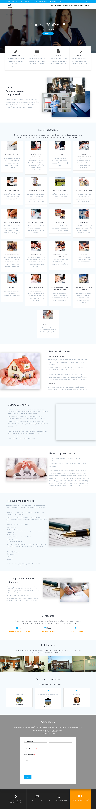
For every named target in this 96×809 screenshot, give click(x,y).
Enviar (27, 777)
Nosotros (58, 5)
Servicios (65, 5)
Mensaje (26, 760)
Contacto (87, 5)
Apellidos (51, 746)
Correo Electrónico (29, 754)
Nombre (25, 746)
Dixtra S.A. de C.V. (84, 800)
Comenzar (48, 33)
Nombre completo (29, 741)
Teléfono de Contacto (30, 748)
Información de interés (76, 5)
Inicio (51, 5)
